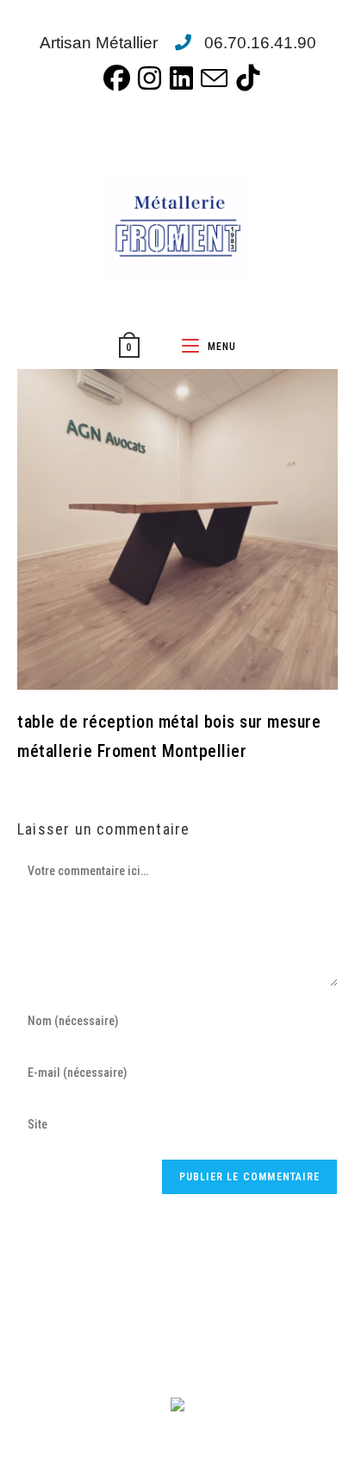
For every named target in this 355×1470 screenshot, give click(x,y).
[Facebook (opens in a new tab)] (113, 78)
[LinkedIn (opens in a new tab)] (178, 78)
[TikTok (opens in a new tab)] (244, 78)
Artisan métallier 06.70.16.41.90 (178, 43)
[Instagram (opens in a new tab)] (146, 78)
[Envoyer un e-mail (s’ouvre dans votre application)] (210, 78)
